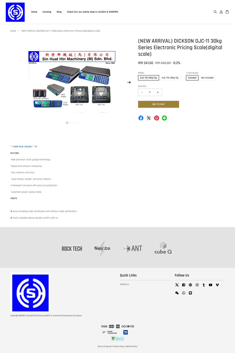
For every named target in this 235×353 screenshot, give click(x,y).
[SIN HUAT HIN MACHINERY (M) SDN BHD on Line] (190, 294)
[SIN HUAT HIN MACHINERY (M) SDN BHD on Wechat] (177, 294)
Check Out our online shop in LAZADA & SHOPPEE (92, 12)
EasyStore (77, 315)
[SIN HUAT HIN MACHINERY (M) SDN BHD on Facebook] (183, 286)
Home (34, 12)
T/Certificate (192, 72)
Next (129, 82)
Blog (59, 12)
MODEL (141, 72)
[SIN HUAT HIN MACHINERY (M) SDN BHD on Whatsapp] (183, 294)
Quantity (142, 86)
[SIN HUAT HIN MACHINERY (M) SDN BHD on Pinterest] (190, 286)
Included (192, 77)
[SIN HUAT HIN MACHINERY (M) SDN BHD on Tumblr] (204, 286)
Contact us (124, 284)
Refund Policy (131, 346)
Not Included (207, 77)
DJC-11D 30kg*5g (170, 77)
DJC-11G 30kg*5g (148, 77)
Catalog (47, 12)
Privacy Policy (118, 346)
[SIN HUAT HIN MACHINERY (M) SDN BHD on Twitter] (177, 286)
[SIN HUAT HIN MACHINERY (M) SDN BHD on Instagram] (197, 286)
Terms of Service (105, 346)
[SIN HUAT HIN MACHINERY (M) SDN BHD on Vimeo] (217, 286)
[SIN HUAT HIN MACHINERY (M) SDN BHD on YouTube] (210, 286)
